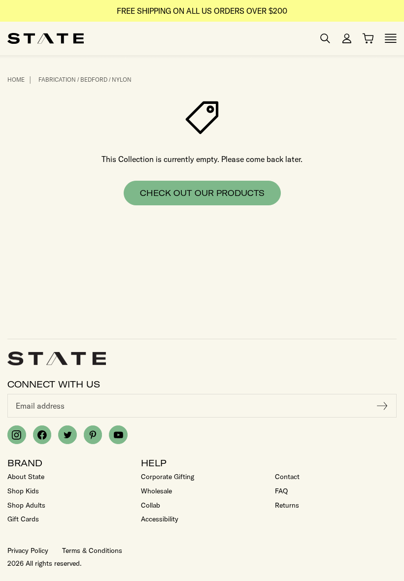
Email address (40, 406)
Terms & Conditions (92, 550)
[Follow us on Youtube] (118, 434)
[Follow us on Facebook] (42, 434)
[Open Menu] (391, 38)
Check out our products (202, 193)
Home (16, 79)
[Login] (347, 38)
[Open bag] (368, 38)
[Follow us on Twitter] (67, 434)
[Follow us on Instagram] (16, 434)
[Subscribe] (382, 405)
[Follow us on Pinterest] (93, 434)
